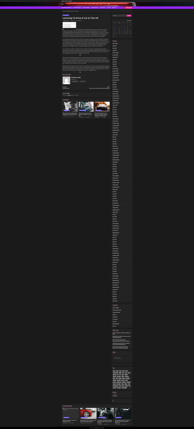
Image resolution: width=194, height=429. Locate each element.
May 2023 (114, 112)
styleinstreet (115, 396)
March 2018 (115, 221)
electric (114, 374)
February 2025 (115, 68)
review (114, 384)
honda (126, 374)
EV (117, 374)
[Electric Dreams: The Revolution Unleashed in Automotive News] (70, 107)
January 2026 (115, 55)
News (123, 378)
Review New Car (94, 7)
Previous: (66, 87)
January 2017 (115, 250)
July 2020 (114, 164)
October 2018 (115, 207)
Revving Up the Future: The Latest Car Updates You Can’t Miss (85, 114)
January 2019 (115, 203)
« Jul (113, 36)
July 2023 (114, 107)
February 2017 (115, 248)
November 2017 (116, 228)
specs (126, 384)
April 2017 (115, 244)
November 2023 (116, 98)
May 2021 (114, 141)
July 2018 (114, 214)
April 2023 (115, 114)
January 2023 (115, 121)
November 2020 (116, 155)
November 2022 (116, 125)
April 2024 (115, 86)
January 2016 (115, 278)
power (123, 380)
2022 (120, 371)
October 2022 (115, 127)
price (126, 380)
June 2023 (115, 109)
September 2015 (116, 287)
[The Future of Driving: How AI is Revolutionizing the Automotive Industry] (106, 413)
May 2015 (114, 296)
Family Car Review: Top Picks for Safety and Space (70, 421)
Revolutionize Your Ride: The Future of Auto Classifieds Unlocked (88, 421)
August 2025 (115, 57)
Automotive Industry (66, 7)
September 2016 (116, 260)
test (123, 385)
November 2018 (116, 205)
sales (122, 384)
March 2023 (115, 116)
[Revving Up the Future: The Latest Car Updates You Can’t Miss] (86, 107)
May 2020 (114, 168)
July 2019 (114, 191)
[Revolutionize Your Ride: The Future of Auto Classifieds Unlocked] (88, 413)
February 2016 (115, 276)
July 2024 (114, 82)
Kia (116, 378)
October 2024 (115, 77)
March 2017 (115, 246)
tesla (120, 385)
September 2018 (116, 209)
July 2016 (114, 264)
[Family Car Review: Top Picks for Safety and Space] (71, 413)
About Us (114, 7)
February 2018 (115, 223)
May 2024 (114, 84)
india (123, 376)
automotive (115, 372)
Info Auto (115, 321)
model (120, 378)
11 (116, 29)
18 (116, 31)
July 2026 (114, 45)
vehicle (114, 387)
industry (126, 376)
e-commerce (115, 319)
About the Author (67, 25)
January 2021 (115, 150)
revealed (128, 382)
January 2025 (115, 71)
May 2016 (114, 269)
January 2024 (115, 93)
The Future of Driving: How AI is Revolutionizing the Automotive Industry (105, 421)
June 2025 (115, 61)
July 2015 (114, 291)
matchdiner (115, 394)
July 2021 (114, 137)
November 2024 (116, 75)
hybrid (114, 376)
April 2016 (115, 271)
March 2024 (115, 89)
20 (122, 31)
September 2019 (116, 187)
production (119, 382)
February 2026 (115, 52)
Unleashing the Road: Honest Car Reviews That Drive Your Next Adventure (122, 421)
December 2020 (116, 153)
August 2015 (115, 289)
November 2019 (116, 182)
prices (114, 382)
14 (124, 29)
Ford (123, 374)
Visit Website (74, 81)
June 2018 (115, 216)
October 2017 (115, 230)
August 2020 (115, 162)
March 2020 (115, 173)
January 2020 (115, 178)
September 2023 (116, 102)
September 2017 (116, 232)
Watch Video (129, 7)
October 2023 (115, 100)
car (123, 372)
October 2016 (115, 257)
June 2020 (115, 166)
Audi (123, 371)
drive (129, 372)
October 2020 (115, 157)
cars (126, 372)
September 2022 (116, 130)
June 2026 (115, 48)
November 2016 (116, 255)
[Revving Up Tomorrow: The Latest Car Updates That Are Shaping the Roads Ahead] (102, 107)
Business (114, 314)
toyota (126, 385)
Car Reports (102, 7)
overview (128, 378)
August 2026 (115, 43)
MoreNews (97, 427)
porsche (118, 380)
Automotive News (77, 7)
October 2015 (115, 285)
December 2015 (116, 280)
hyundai (118, 376)
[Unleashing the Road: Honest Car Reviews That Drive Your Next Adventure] (123, 413)
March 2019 (115, 200)
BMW (120, 372)
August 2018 (115, 212)
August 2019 (115, 189)
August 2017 (115, 235)
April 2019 (115, 198)
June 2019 (115, 194)
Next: (99, 87)
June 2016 (115, 266)
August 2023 (115, 105)
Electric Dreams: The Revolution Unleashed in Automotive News (70, 114)
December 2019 (116, 180)
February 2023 (115, 118)
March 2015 (115, 301)
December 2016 (116, 253)
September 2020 (116, 159)
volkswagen (124, 387)
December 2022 (116, 123)
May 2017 (114, 241)
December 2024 (116, 73)
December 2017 (116, 225)
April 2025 (115, 66)
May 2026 (114, 50)
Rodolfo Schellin (66, 20)
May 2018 (114, 219)
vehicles (118, 387)
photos (114, 380)
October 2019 (115, 184)
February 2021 (115, 148)
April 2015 (115, 298)
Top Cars (109, 7)
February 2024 (115, 91)
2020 (114, 371)
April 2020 (115, 171)
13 (122, 29)
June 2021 (115, 139)
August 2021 (115, 134)
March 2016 (115, 273)
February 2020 (115, 175)
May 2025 (114, 64)
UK (129, 385)
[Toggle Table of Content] (74, 23)
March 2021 (115, 146)
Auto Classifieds (86, 7)
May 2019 (114, 196)
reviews (118, 384)
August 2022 (115, 132)
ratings (124, 382)
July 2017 (114, 237)
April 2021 (115, 143)
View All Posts (82, 81)
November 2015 (116, 282)
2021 (117, 371)
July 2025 (114, 59)
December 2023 (116, 96)
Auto (127, 371)
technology (115, 385)
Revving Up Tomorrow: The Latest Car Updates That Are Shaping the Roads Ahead (101, 114)
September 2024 (116, 80)
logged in (69, 95)
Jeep (114, 378)
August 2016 (115, 262)
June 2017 (115, 239)
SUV (129, 384)
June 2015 (115, 294)
